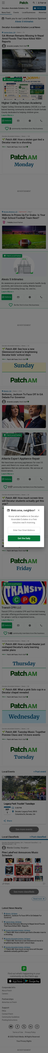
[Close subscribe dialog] (38, 510)
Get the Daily (24, 538)
